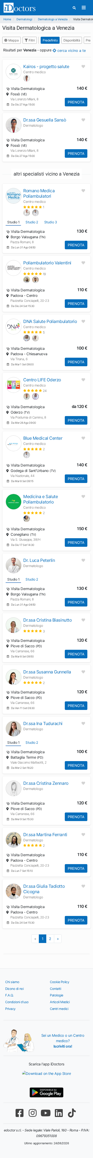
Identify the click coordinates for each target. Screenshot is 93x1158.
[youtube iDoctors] (45, 1113)
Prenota (76, 102)
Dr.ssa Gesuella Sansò (44, 120)
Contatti (55, 989)
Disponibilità (71, 40)
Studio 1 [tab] (13, 222)
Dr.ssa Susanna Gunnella (47, 672)
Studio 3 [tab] (50, 222)
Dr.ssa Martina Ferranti (45, 834)
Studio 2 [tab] (32, 222)
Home (7, 19)
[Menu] (83, 7)
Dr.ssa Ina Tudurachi (43, 723)
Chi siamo (12, 982)
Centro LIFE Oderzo (42, 379)
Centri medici (59, 1009)
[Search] (74, 7)
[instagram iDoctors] (32, 1113)
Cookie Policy (59, 982)
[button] (33, 207)
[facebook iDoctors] (19, 1113)
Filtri (31, 40)
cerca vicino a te (71, 50)
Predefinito (50, 40)
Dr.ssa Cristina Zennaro (45, 783)
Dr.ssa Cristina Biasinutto (47, 620)
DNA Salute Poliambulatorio (50, 321)
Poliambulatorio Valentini (47, 262)
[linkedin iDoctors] (58, 1113)
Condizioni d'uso (17, 1002)
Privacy (10, 1009)
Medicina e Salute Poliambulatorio (40, 499)
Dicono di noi (14, 989)
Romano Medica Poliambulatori (39, 193)
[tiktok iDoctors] (71, 1113)
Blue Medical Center (42, 438)
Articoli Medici (60, 1002)
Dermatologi (24, 19)
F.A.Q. (9, 995)
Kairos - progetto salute (46, 66)
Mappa (13, 40)
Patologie (56, 995)
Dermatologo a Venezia (52, 19)
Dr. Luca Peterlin (39, 560)
